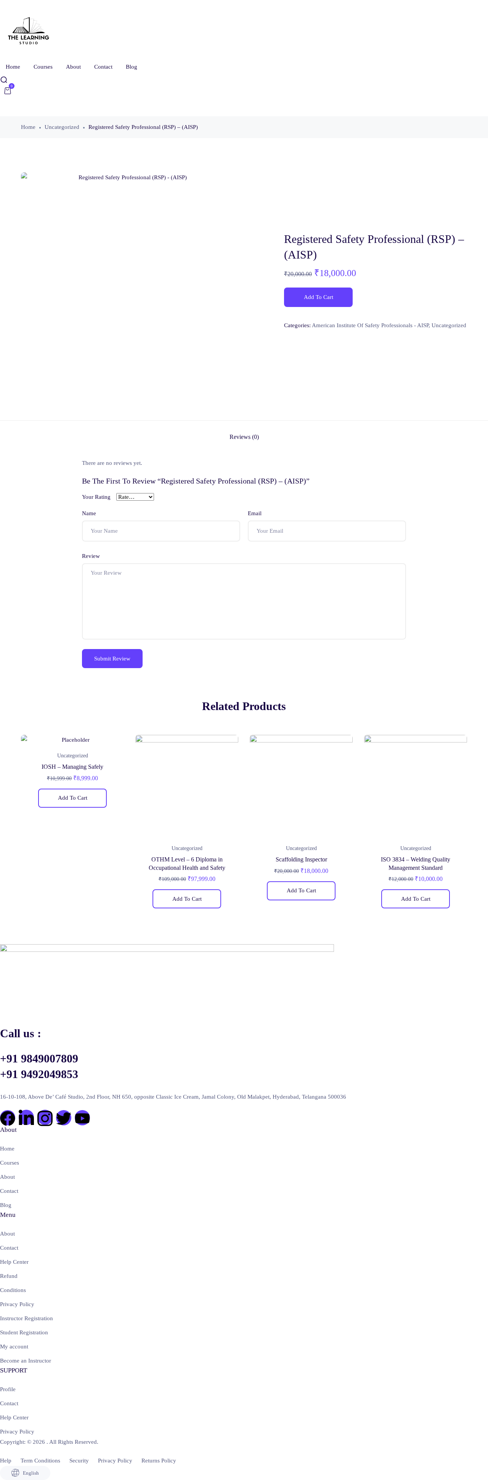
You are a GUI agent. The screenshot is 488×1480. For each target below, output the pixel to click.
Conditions (13, 1290)
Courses (43, 67)
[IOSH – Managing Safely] (72, 740)
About (73, 67)
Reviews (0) (244, 437)
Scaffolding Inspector (301, 859)
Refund (9, 1276)
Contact (103, 67)
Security (79, 1461)
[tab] (244, 437)
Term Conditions (40, 1461)
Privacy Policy (17, 1304)
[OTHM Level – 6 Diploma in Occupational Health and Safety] (186, 786)
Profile (8, 1389)
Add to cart (318, 297)
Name (89, 513)
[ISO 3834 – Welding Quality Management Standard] (415, 786)
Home (13, 67)
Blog (131, 67)
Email (255, 513)
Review (91, 556)
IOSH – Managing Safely (72, 766)
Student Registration (24, 1332)
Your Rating (96, 497)
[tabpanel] (72, 774)
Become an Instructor (25, 1361)
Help (5, 1461)
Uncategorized (62, 127)
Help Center (14, 1262)
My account (14, 1346)
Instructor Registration (26, 1318)
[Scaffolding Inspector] (301, 786)
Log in (24, 105)
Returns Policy (158, 1461)
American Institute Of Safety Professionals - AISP (370, 325)
